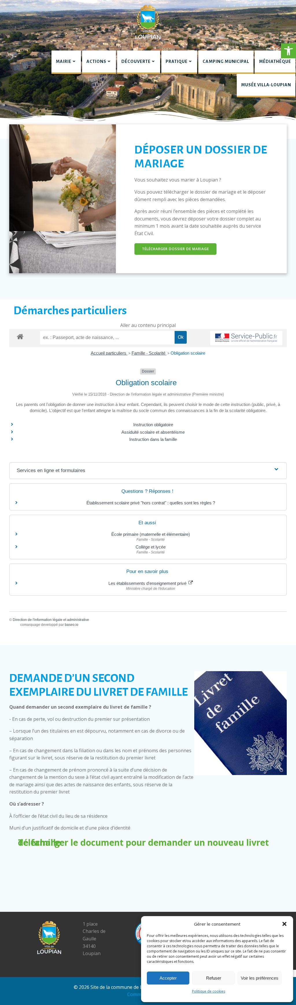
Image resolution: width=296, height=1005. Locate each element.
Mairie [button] (63, 61)
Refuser (213, 978)
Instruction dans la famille (153, 439)
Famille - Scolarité (149, 353)
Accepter (168, 978)
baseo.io (71, 625)
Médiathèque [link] (275, 61)
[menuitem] (66, 62)
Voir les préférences (259, 978)
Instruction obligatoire (153, 424)
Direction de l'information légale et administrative (51, 620)
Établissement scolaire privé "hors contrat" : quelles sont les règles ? (150, 502)
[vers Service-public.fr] (246, 338)
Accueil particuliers (109, 353)
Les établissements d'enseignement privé (148, 583)
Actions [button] (96, 61)
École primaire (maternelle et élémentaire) (150, 534)
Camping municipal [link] (226, 61)
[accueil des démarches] (20, 336)
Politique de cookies (208, 991)
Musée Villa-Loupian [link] (266, 85)
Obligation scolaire (188, 353)
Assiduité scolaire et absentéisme (153, 432)
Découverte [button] (136, 61)
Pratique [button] (177, 61)
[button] (288, 50)
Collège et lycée (151, 546)
